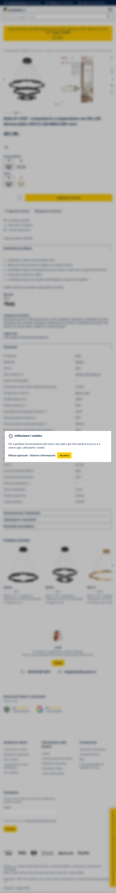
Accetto (64, 455)
